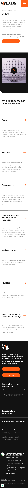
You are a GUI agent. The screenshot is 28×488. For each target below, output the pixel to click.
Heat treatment (8, 10)
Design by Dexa (22, 483)
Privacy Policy (3, 483)
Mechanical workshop (13, 421)
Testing (16, 439)
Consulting (17, 433)
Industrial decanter (7, 437)
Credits (17, 483)
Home (3, 10)
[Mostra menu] (24, 3)
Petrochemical (6, 439)
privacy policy (8, 395)
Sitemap (14, 483)
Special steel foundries (8, 412)
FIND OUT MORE (10, 473)
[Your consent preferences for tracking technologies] (2, 485)
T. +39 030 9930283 (11, 369)
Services (17, 430)
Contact (10, 41)
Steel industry (6, 433)
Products (5, 430)
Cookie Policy (9, 483)
